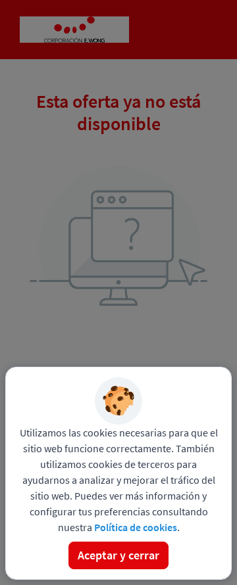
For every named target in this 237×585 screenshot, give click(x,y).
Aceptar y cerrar (118, 555)
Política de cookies (135, 527)
